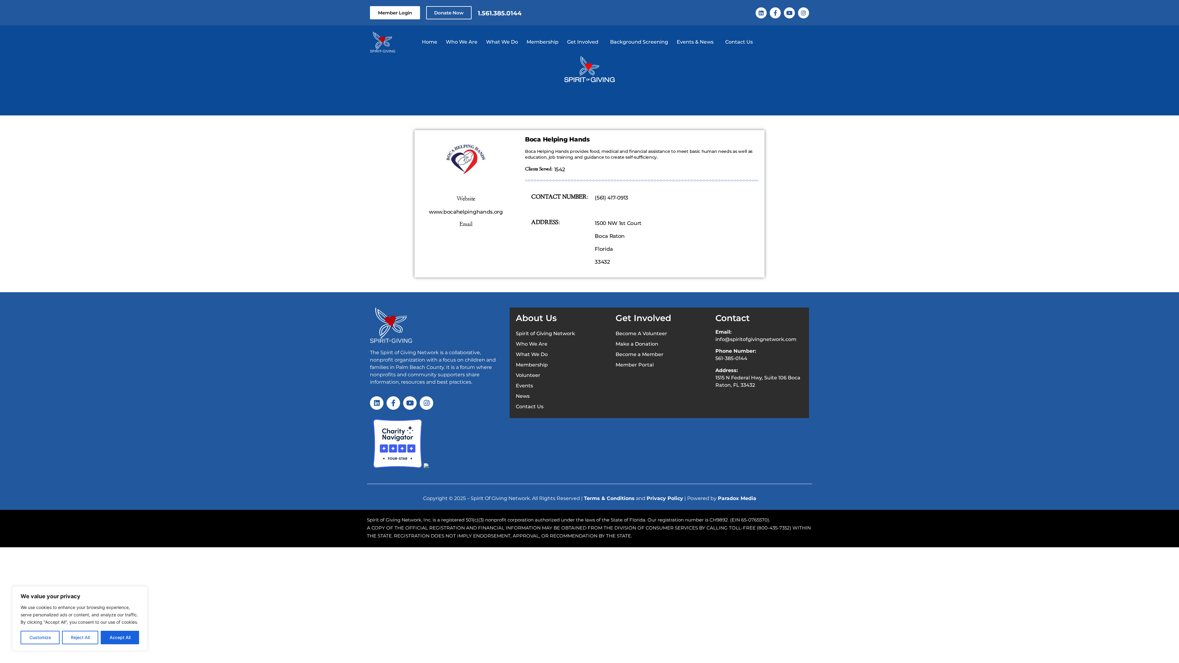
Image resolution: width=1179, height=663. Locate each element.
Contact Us (739, 42)
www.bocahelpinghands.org (466, 212)
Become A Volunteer (641, 333)
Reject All (80, 637)
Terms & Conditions (609, 498)
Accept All (120, 637)
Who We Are (461, 42)
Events (524, 386)
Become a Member (639, 354)
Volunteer (528, 375)
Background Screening (639, 42)
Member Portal (635, 365)
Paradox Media (737, 498)
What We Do (502, 42)
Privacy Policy (665, 498)
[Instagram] (803, 12)
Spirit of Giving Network (545, 333)
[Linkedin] (761, 12)
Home (429, 42)
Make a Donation (637, 344)
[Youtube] (789, 12)
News (523, 396)
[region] (79, 618)
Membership (542, 42)
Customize (40, 637)
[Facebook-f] (775, 12)
